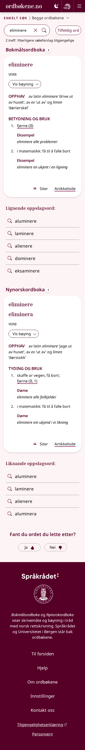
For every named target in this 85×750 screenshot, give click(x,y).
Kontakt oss (43, 710)
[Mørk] (56, 6)
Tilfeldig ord (68, 30)
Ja (26, 547)
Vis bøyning (23, 84)
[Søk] (44, 30)
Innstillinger (42, 696)
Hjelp (42, 668)
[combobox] (17, 30)
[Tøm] (35, 30)
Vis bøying (22, 333)
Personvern (42, 734)
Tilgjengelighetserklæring (40, 724)
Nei (52, 547)
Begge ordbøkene (48, 17)
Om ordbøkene (42, 682)
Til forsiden (42, 654)
